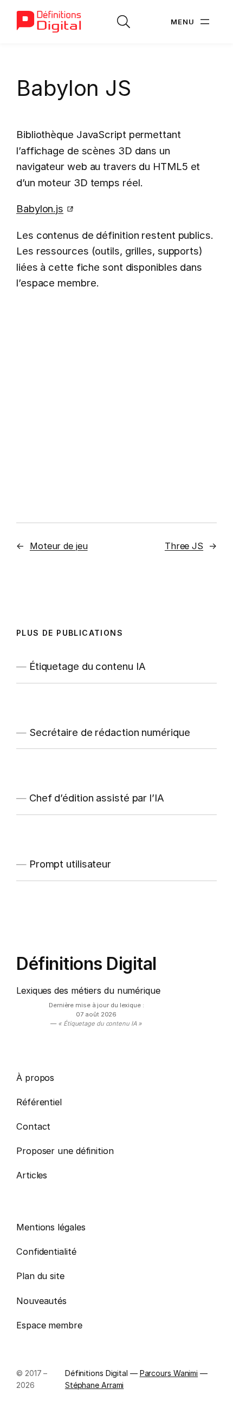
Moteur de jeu (59, 545)
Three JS (184, 545)
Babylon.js (39, 208)
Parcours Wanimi (169, 1373)
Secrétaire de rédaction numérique (109, 732)
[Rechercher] (123, 21)
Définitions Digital (86, 963)
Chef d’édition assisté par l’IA (96, 798)
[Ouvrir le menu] (191, 21)
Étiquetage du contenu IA (87, 666)
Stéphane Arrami (94, 1385)
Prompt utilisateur (70, 864)
